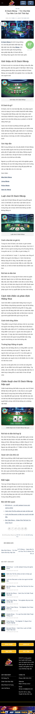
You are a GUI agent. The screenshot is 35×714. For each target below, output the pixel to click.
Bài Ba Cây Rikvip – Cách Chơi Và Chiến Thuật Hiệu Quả (19, 594)
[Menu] (2, 3)
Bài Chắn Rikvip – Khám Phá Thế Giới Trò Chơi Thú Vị (19, 587)
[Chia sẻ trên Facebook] (12, 528)
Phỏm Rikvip (5, 185)
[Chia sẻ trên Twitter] (15, 528)
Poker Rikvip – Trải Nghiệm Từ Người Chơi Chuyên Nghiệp (18, 622)
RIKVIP (21, 658)
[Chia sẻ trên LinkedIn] (25, 528)
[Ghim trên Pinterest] (22, 528)
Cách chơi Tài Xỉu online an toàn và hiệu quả (19, 511)
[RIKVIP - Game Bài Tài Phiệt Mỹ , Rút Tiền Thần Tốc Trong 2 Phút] (12, 3)
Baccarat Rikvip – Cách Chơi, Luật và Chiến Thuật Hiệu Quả (18, 629)
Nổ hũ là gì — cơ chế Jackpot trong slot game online (19, 567)
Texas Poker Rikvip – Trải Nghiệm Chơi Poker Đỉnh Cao (19, 608)
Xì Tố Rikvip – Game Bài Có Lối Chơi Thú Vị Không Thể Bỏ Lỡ (26, 551)
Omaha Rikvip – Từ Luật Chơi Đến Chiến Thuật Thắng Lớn (19, 615)
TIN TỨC (17, 8)
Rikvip (17, 47)
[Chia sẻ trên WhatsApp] (9, 528)
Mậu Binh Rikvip (6, 177)
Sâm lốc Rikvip (6, 189)
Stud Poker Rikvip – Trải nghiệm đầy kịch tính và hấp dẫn (19, 601)
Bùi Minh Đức (25, 18)
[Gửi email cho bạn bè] (19, 528)
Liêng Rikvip (5, 181)
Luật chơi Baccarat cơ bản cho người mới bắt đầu (19, 580)
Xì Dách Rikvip (6, 42)
